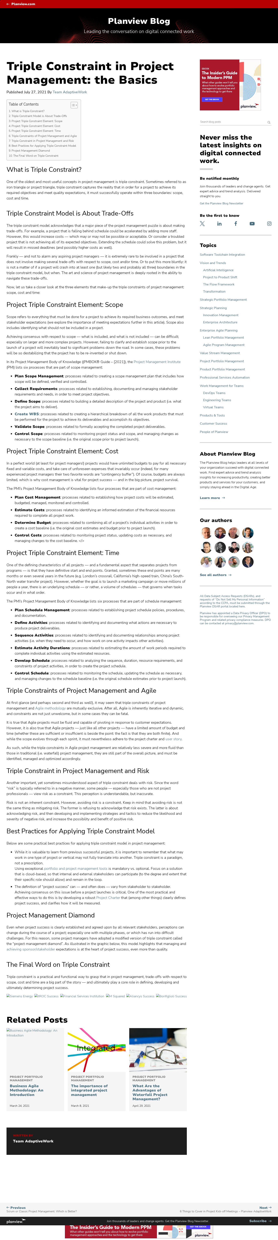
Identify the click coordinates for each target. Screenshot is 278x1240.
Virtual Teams (213, 407)
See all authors (213, 575)
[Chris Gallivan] (234, 538)
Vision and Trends (213, 263)
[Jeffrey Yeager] (234, 567)
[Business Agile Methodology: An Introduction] (35, 1050)
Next (225, 1209)
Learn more (212, 498)
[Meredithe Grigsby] (247, 553)
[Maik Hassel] (247, 567)
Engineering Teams (217, 400)
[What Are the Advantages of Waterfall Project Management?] (158, 1050)
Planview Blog (139, 21)
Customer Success (213, 424)
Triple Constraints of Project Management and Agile (44, 136)
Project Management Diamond (31, 151)
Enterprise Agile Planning (219, 331)
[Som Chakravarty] (234, 553)
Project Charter (108, 897)
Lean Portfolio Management (223, 338)
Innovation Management (221, 315)
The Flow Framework (218, 284)
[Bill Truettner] (207, 538)
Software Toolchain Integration (222, 255)
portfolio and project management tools (75, 868)
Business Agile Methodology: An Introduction (26, 1086)
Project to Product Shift (220, 277)
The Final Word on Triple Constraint (35, 156)
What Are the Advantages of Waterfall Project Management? (149, 1088)
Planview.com (23, 4)
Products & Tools (212, 415)
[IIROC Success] (46, 996)
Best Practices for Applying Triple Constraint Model (44, 146)
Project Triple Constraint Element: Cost (36, 126)
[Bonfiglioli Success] (171, 996)
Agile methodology (50, 708)
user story (173, 739)
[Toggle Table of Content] (72, 105)
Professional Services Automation (225, 378)
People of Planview (214, 432)
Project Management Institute (157, 361)
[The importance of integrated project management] (96, 1050)
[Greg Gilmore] (207, 567)
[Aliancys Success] (140, 996)
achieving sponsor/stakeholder (31, 949)
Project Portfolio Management (222, 361)
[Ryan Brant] (221, 553)
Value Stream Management (220, 353)
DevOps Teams (214, 393)
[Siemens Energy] (20, 996)
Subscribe (260, 1221)
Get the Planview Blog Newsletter (221, 203)
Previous (42, 1209)
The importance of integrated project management (89, 1086)
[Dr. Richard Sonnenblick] (247, 538)
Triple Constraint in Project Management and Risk (43, 141)
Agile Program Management (224, 345)
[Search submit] (269, 122)
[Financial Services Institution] (82, 996)
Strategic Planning (213, 308)
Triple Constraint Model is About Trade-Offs (39, 116)
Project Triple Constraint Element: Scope (37, 121)
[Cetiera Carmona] (221, 567)
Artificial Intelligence (218, 270)
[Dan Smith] (207, 553)
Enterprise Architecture (220, 322)
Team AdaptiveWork (70, 92)
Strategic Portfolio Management (223, 300)
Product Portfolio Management (222, 369)
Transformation (214, 292)
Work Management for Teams (222, 386)
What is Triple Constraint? (28, 111)
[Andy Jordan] (221, 538)
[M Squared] (115, 996)
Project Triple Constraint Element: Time (36, 131)
